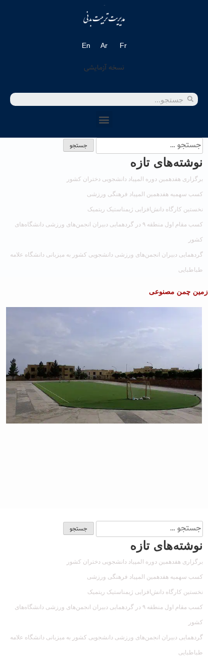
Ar (104, 45)
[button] (104, 119)
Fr (123, 45)
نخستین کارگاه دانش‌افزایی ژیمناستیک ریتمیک (145, 209)
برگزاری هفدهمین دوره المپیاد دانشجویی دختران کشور (135, 179)
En (86, 45)
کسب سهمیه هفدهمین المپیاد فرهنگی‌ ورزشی (145, 194)
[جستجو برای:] (148, 145)
